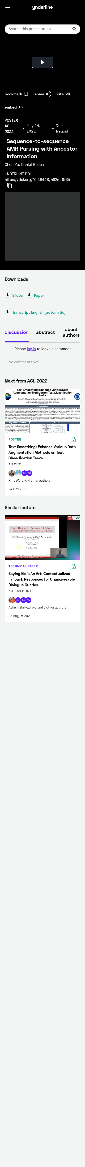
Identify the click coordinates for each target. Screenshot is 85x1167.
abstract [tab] (45, 332)
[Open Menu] (7, 7)
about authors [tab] (71, 332)
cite (60, 94)
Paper (39, 295)
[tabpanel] (42, 356)
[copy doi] (12, 185)
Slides (17, 295)
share (39, 94)
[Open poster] (12, 49)
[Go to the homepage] (42, 7)
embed (11, 107)
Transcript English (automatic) (39, 312)
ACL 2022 (37, 380)
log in (31, 349)
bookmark (13, 94)
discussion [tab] (17, 332)
